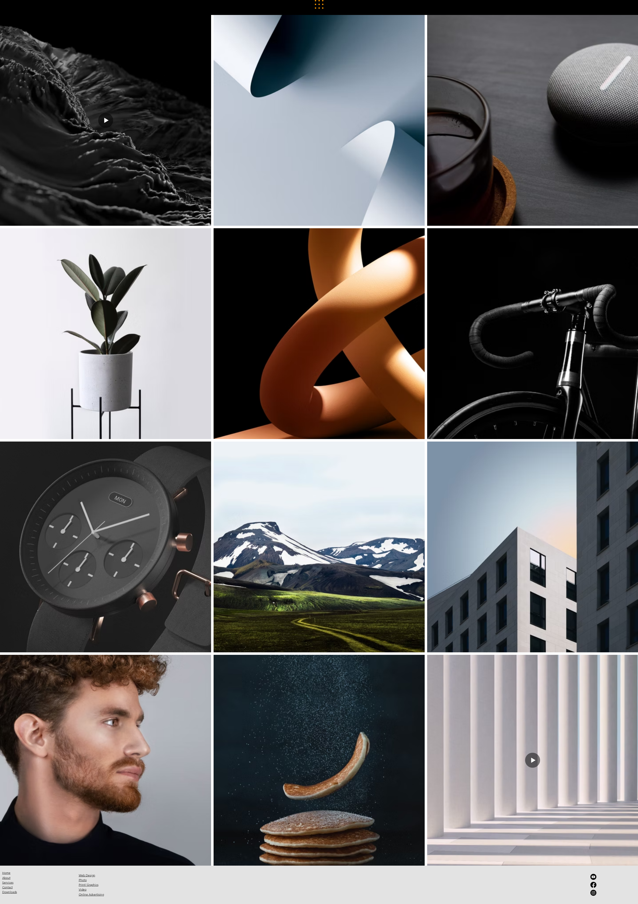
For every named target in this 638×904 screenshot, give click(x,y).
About (6, 878)
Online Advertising (91, 894)
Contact (7, 887)
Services (7, 882)
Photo (83, 880)
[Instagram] (593, 893)
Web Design (87, 875)
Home (6, 873)
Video (82, 889)
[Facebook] (593, 885)
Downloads (9, 892)
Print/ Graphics (88, 885)
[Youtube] (593, 877)
